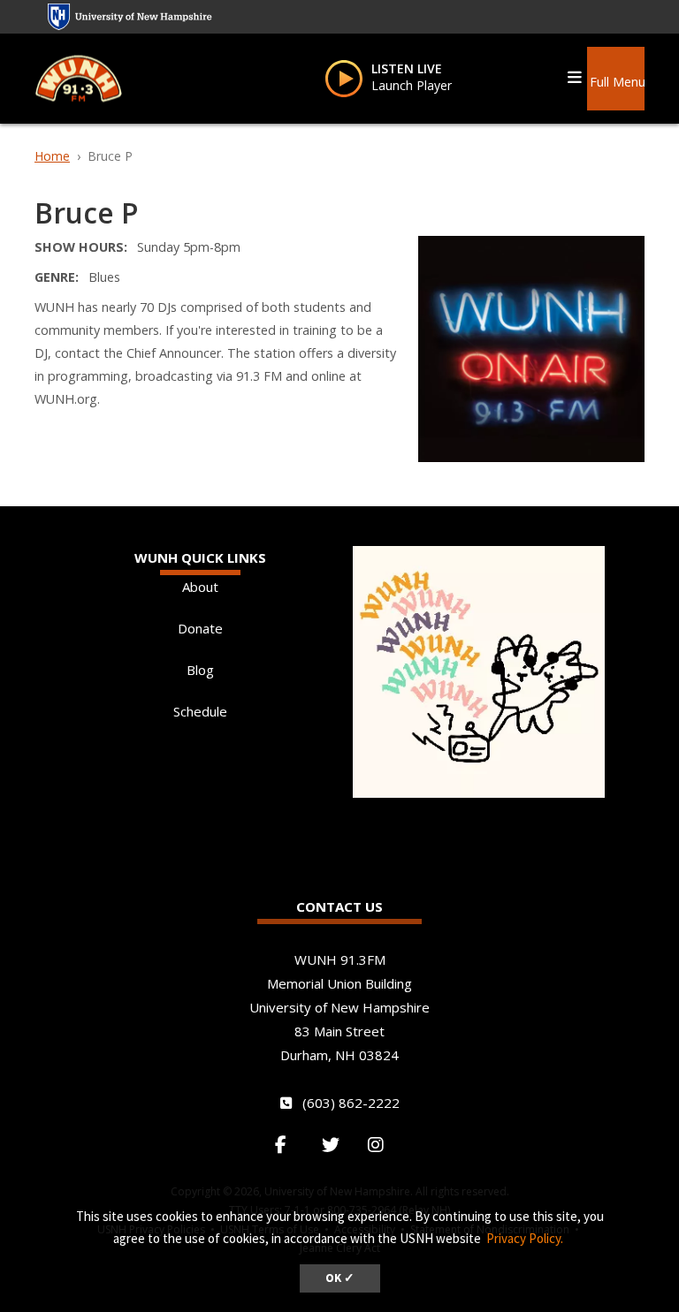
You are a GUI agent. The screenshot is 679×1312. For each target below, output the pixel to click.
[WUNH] (78, 77)
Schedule (200, 711)
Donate (200, 628)
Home (52, 156)
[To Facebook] (290, 1145)
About (200, 586)
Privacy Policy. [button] (524, 1238)
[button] (616, 75)
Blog (200, 670)
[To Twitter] (337, 1145)
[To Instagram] (384, 1145)
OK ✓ (340, 1277)
